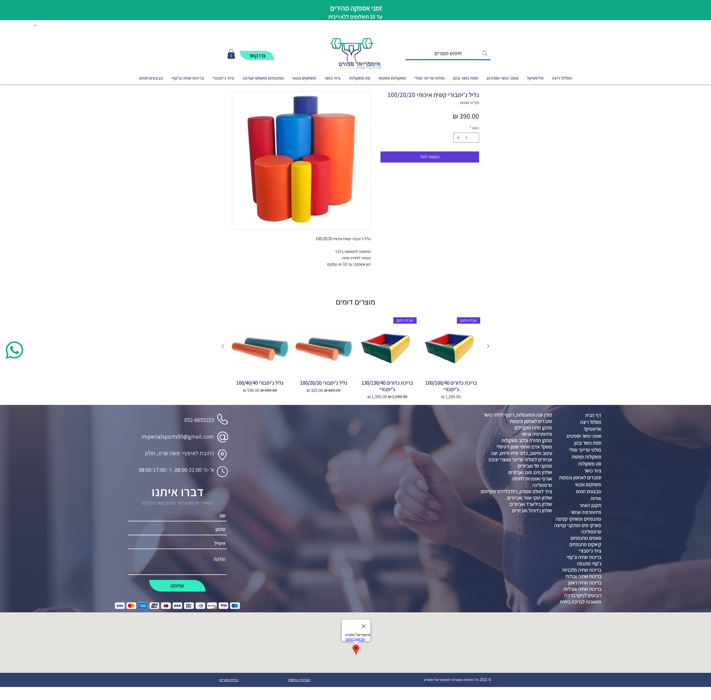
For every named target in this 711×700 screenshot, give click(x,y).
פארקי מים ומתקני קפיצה (577, 525)
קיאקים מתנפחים (585, 544)
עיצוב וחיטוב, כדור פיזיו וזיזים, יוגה (521, 453)
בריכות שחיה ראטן (584, 582)
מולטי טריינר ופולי (585, 450)
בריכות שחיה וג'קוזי (584, 557)
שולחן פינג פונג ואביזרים (530, 472)
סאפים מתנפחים (585, 538)
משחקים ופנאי (588, 484)
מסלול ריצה (590, 422)
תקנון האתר (590, 505)
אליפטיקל (592, 429)
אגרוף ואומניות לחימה (532, 478)
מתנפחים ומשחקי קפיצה (578, 519)
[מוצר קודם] (488, 346)
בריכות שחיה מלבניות (581, 570)
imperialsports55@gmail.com (178, 436)
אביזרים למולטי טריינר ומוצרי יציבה (520, 459)
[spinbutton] (466, 137)
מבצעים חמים (588, 491)
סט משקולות (589, 463)
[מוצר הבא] (222, 346)
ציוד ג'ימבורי (590, 550)
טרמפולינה (542, 485)
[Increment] (457, 137)
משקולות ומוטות (586, 456)
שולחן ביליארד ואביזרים (531, 504)
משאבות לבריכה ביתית (580, 601)
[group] (355, 359)
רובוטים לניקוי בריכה (582, 595)
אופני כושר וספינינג (583, 436)
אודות (595, 498)
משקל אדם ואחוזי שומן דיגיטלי (524, 446)
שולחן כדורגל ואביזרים (532, 510)
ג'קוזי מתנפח (589, 563)
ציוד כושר (592, 470)
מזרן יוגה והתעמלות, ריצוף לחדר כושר (518, 415)
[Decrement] (475, 137)
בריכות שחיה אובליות (582, 589)
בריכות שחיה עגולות (583, 576)
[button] (35, 25)
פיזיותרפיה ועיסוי (537, 434)
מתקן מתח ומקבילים (533, 427)
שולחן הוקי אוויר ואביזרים (529, 497)
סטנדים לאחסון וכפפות (531, 421)
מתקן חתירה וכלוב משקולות (526, 440)
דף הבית (593, 415)
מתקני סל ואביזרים (535, 466)
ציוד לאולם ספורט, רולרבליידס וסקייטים (516, 491)
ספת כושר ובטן (587, 443)
